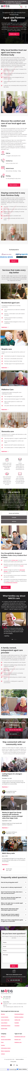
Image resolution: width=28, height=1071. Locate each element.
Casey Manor (4, 1023)
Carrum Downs (4, 1017)
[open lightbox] (14, 619)
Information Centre (5, 1048)
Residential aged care (20, 1036)
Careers (3, 1045)
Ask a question (13, 734)
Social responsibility (6, 1039)
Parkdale (17, 1023)
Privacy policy (13, 1061)
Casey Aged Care (5, 1020)
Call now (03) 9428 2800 (15, 730)
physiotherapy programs (11, 582)
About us (3, 1036)
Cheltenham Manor (5, 1025)
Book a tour (13, 34)
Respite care (18, 1039)
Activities (5, 587)
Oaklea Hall (17, 1020)
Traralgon (17, 1025)
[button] (26, 6)
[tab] (14, 513)
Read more (18, 3)
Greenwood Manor (19, 1014)
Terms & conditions (20, 1059)
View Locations (13, 185)
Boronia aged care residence (15, 26)
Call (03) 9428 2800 (15, 980)
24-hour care (14, 560)
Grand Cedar (4, 1028)
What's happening (5, 1051)
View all (13, 261)
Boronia (3, 1014)
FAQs (2, 1042)
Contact (3, 1054)
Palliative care (18, 1042)
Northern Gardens (19, 1017)
